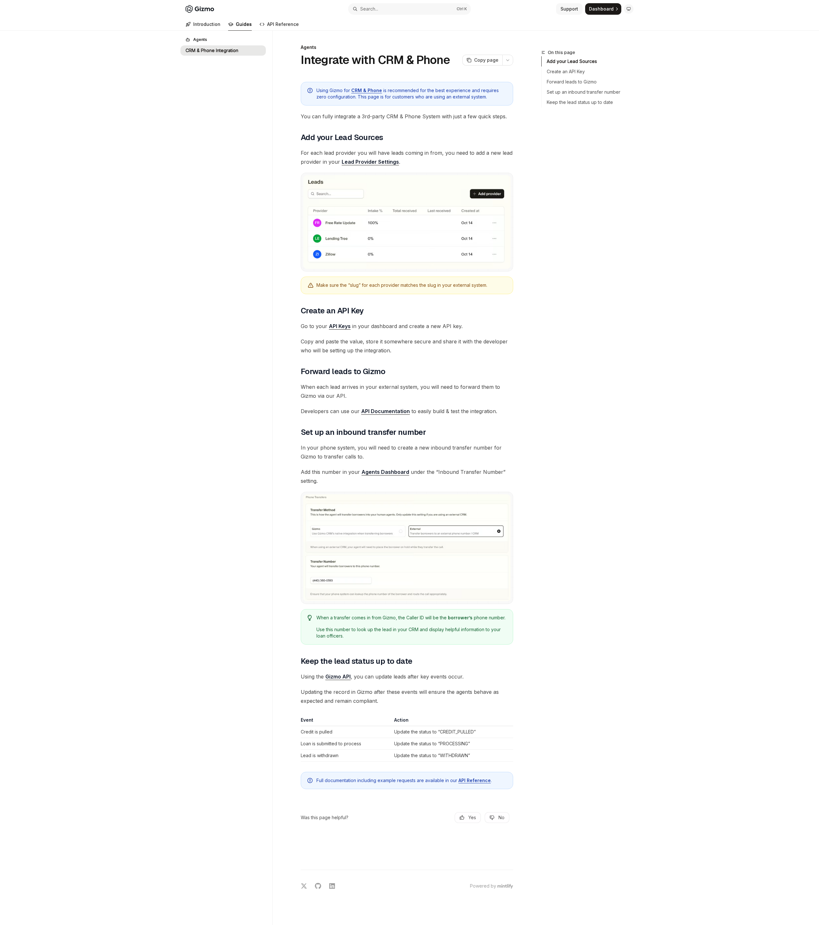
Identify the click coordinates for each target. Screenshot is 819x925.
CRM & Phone (366, 90)
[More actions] (507, 60)
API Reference (283, 24)
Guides (244, 24)
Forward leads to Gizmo (572, 81)
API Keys (340, 326)
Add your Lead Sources (572, 61)
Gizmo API (338, 676)
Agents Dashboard (385, 472)
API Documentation (385, 411)
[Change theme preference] (628, 9)
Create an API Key (566, 71)
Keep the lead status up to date (580, 102)
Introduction (206, 24)
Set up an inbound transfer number (583, 92)
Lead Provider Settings (370, 162)
